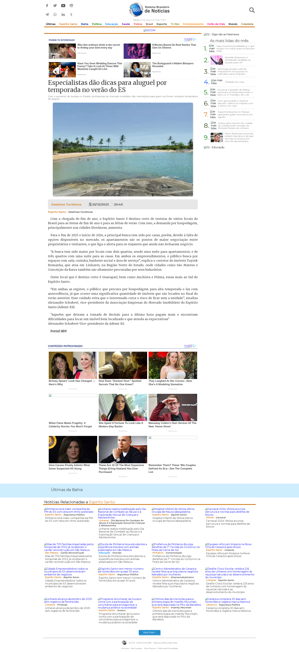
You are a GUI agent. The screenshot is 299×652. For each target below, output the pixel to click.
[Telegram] (47, 14)
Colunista (247, 24)
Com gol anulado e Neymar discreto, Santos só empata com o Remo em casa (235, 103)
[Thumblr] (71, 14)
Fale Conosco (136, 648)
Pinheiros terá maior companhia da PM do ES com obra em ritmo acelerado (69, 519)
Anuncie (125, 648)
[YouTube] (63, 5)
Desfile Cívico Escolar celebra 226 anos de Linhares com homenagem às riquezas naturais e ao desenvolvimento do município (230, 588)
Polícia (138, 24)
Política (97, 24)
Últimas (51, 24)
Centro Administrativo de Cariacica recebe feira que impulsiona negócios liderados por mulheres (175, 583)
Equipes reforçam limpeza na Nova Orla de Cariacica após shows (228, 555)
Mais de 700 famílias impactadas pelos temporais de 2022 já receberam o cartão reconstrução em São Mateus (68, 559)
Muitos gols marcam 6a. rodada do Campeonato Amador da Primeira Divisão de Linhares (235, 125)
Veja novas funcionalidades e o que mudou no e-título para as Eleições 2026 (235, 48)
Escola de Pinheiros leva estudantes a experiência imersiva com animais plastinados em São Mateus (122, 559)
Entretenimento (193, 24)
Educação (111, 24)
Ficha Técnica (150, 648)
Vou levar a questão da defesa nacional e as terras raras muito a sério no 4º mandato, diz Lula (234, 92)
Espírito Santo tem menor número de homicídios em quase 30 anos (122, 579)
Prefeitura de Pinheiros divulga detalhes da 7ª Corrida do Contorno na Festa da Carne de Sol (176, 559)
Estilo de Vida (216, 24)
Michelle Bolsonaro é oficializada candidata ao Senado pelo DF (238, 60)
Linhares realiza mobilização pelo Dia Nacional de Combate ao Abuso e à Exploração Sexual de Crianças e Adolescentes (121, 533)
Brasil (149, 24)
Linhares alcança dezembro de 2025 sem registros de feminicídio (67, 609)
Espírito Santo (68, 24)
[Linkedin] (63, 14)
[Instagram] (71, 5)
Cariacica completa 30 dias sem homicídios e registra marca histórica (228, 609)
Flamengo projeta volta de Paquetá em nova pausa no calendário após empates (233, 71)
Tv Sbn (175, 24)
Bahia (84, 24)
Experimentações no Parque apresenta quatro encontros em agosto (235, 114)
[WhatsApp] (55, 14)
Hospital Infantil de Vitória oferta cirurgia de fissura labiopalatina (172, 519)
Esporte (162, 24)
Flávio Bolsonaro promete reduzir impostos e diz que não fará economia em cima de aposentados (239, 137)
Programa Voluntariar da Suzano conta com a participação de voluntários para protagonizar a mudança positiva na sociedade (119, 618)
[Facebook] (47, 5)
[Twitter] (55, 5)
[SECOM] (149, 30)
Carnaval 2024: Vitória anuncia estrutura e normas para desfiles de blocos (228, 523)
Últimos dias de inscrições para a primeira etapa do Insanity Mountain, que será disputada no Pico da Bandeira (175, 615)
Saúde (126, 24)
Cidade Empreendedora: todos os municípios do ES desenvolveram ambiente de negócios (65, 583)
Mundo (233, 24)
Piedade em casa (234, 82)
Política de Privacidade (168, 648)
